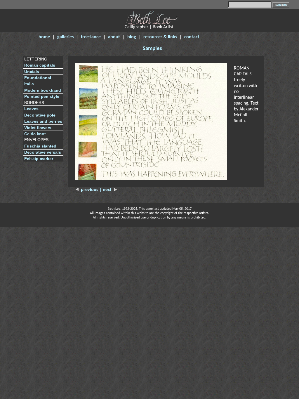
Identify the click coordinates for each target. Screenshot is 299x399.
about (114, 37)
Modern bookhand (42, 90)
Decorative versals (42, 152)
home (44, 37)
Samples (152, 48)
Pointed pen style (41, 96)
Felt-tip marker (38, 159)
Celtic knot (35, 134)
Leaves (31, 109)
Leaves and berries (43, 121)
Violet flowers (37, 128)
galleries (65, 37)
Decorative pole (39, 115)
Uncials (31, 72)
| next (106, 190)
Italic (29, 84)
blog (131, 37)
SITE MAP (282, 5)
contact (191, 37)
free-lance (91, 37)
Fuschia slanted (40, 146)
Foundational (37, 78)
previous (89, 190)
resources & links (160, 37)
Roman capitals (39, 65)
